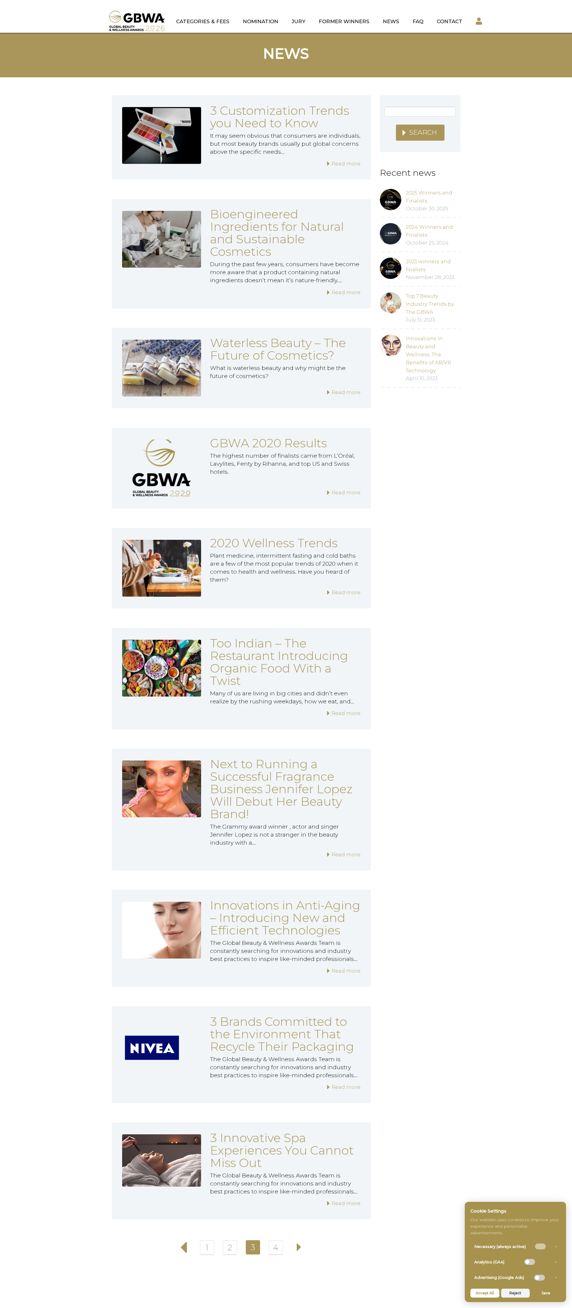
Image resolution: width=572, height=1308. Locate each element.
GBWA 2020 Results (268, 443)
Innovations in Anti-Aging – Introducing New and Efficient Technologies (285, 917)
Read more (345, 164)
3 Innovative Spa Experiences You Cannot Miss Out (282, 1150)
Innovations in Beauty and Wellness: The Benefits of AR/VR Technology (428, 354)
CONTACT (449, 21)
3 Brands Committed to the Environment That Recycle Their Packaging (282, 1034)
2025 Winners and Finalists (429, 197)
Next (299, 1247)
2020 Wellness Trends (274, 543)
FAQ (418, 21)
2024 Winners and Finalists (429, 231)
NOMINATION (260, 21)
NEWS (391, 21)
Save (546, 1293)
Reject (515, 1293)
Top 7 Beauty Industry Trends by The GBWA (430, 304)
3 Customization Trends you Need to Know (279, 116)
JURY (298, 21)
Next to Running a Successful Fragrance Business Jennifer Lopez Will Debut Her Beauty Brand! (281, 789)
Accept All (485, 1293)
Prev (184, 1247)
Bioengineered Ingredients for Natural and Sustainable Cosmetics (277, 233)
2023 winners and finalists (428, 265)
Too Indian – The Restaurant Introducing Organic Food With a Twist (279, 662)
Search (423, 132)
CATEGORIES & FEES (202, 21)
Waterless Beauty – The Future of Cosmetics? (278, 349)
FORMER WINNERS (344, 21)
